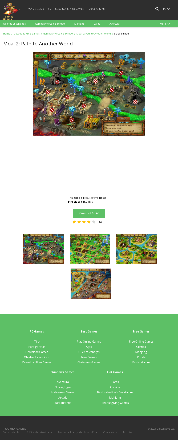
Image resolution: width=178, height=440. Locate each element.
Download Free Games (69, 8)
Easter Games (141, 362)
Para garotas (36, 347)
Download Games (36, 352)
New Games (89, 357)
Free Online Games (141, 341)
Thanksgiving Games (115, 403)
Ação (89, 347)
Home (6, 33)
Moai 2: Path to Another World (93, 33)
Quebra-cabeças (89, 352)
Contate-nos (110, 432)
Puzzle (141, 357)
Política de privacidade (39, 432)
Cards (97, 23)
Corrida (141, 347)
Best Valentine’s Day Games (115, 392)
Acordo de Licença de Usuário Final (77, 432)
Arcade (62, 397)
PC (49, 8)
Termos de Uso (12, 432)
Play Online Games (89, 341)
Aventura (115, 23)
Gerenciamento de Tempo (50, 23)
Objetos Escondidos (14, 23)
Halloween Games (63, 392)
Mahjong (79, 23)
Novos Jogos (35, 8)
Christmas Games (89, 362)
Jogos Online (96, 8)
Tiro (37, 341)
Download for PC (89, 213)
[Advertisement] (89, 166)
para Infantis (62, 403)
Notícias (127, 432)
